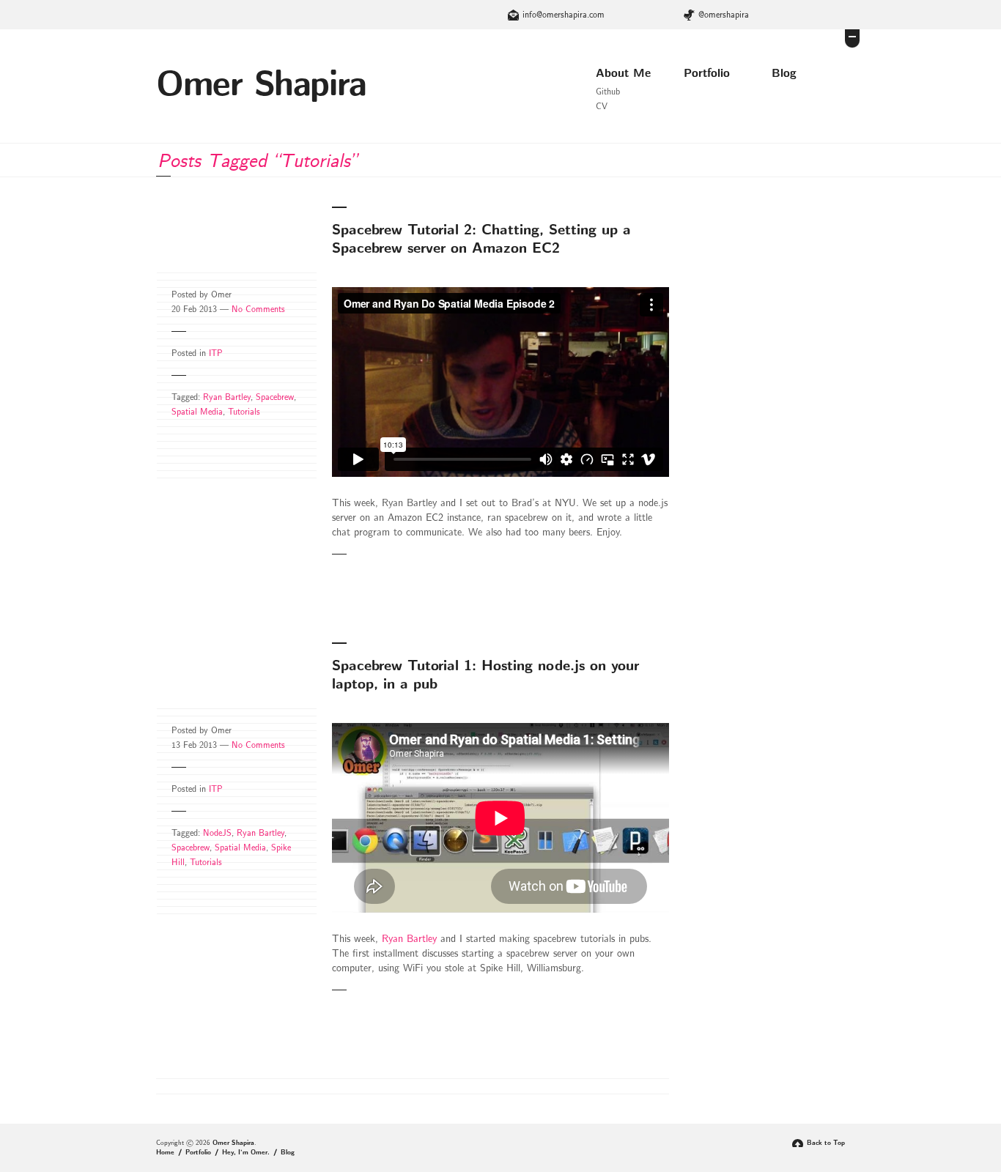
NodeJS (217, 833)
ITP (216, 353)
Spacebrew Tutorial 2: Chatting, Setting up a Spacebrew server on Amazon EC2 (481, 239)
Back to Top (826, 1143)
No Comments (258, 309)
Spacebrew (275, 397)
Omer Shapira (261, 84)
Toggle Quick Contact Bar (852, 38)
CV (601, 106)
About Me (623, 73)
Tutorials (244, 412)
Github (608, 91)
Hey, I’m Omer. (246, 1153)
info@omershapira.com (563, 15)
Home (165, 1153)
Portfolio (707, 73)
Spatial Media (197, 412)
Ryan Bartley (227, 397)
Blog (784, 73)
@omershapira (723, 15)
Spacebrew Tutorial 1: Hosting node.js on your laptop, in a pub (485, 675)
